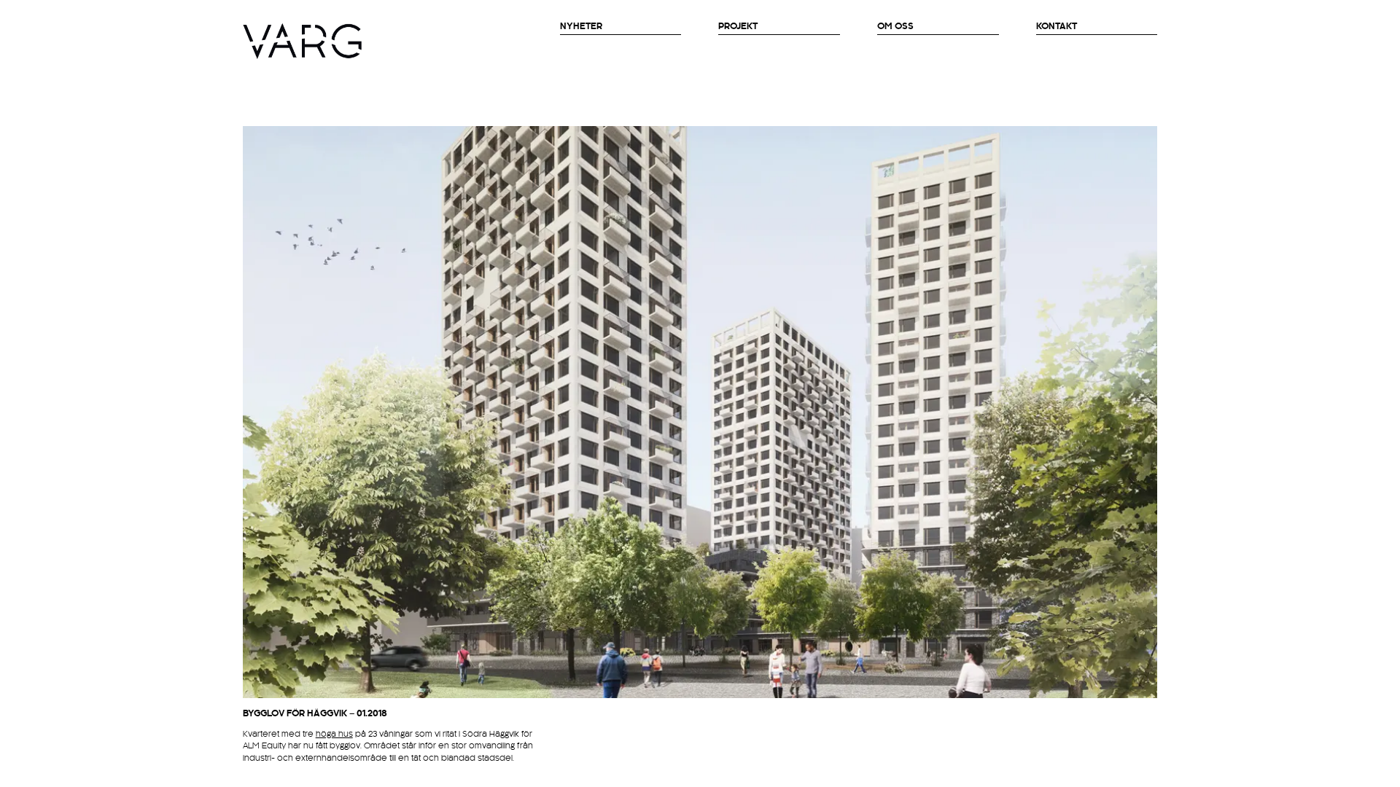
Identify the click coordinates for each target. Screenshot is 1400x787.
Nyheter (581, 26)
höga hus (334, 734)
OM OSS (895, 26)
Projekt (738, 26)
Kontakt (1056, 26)
